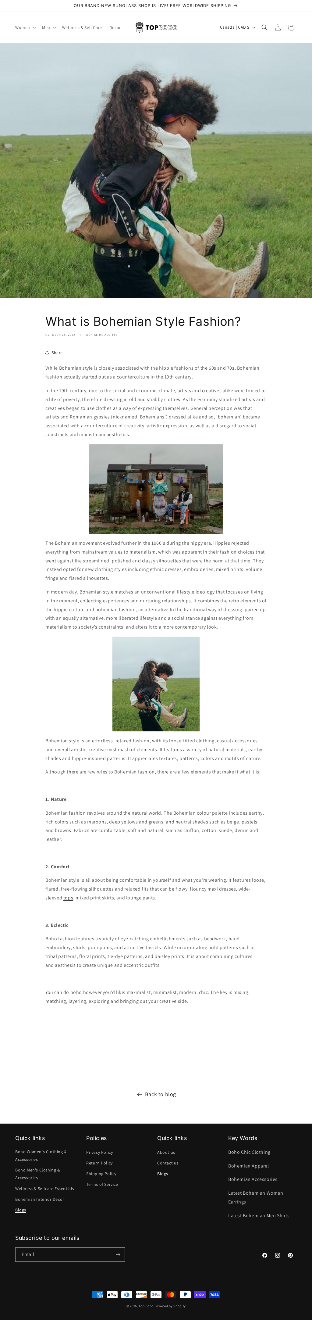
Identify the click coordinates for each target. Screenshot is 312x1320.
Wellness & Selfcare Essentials (44, 1188)
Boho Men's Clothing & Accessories (37, 1173)
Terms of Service (102, 1184)
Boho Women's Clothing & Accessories (41, 1155)
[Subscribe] (118, 1254)
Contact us (168, 1163)
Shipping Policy (101, 1173)
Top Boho (146, 1306)
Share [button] (57, 352)
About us (166, 1152)
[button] (25, 27)
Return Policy (99, 1163)
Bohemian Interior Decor (39, 1199)
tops (68, 898)
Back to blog (160, 1094)
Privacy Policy (99, 1152)
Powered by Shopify (170, 1306)
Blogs (20, 1210)
